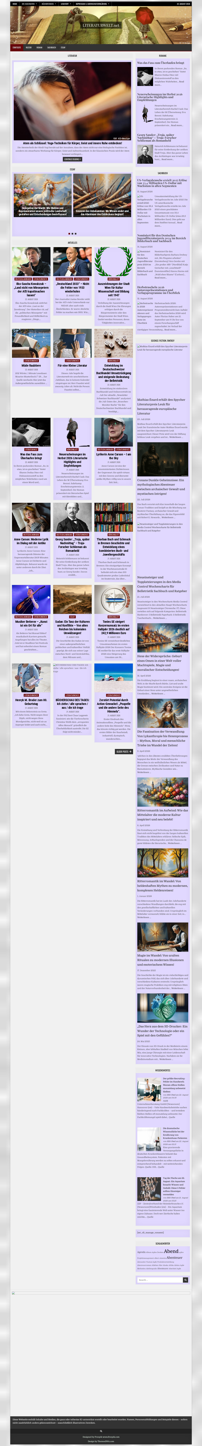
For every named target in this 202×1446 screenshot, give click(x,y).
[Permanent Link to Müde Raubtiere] (31, 343)
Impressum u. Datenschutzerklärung (91, 3)
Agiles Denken (157, 1252)
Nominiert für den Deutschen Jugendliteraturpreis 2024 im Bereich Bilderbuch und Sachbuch (161, 238)
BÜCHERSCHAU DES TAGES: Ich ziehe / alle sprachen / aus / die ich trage (72, 703)
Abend (171, 1251)
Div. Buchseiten (28, 3)
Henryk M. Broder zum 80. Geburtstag (31, 702)
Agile (179, 1269)
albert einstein (160, 1258)
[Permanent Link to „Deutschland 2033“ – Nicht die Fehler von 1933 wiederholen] (72, 261)
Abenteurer (162, 1268)
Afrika (171, 1265)
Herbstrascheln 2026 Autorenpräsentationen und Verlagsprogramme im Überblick (158, 290)
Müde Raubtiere (31, 365)
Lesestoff (65, 3)
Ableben (155, 1265)
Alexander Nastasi (144, 1262)
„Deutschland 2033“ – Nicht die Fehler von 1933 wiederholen (72, 287)
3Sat (160, 1265)
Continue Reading (73, 159)
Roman (39, 47)
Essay (63, 47)
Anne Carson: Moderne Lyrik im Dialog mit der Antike (31, 541)
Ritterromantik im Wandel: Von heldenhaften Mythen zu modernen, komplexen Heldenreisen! (162, 886)
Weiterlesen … (176, 437)
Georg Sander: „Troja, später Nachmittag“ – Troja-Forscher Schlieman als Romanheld (72, 545)
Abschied (172, 1269)
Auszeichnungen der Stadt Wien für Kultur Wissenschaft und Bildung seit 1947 (114, 289)
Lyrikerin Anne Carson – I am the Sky (113, 456)
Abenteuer (174, 1258)
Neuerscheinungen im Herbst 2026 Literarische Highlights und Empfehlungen (72, 460)
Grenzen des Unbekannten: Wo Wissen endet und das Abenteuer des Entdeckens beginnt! (102, 213)
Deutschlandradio (23, 279)
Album (148, 1252)
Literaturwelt (31, 449)
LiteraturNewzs (40, 279)
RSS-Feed (171, 1095)
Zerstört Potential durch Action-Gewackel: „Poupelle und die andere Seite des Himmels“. (114, 705)
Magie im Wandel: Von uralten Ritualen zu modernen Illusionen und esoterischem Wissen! (160, 960)
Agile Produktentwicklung (163, 1262)
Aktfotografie (151, 1269)
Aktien (177, 1265)
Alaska (165, 1265)
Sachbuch (51, 47)
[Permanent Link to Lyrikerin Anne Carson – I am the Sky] (113, 432)
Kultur (29, 47)
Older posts (122, 751)
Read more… (177, 125)
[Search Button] (101, 1431)
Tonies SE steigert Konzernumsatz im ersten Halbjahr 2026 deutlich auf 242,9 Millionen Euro (113, 627)
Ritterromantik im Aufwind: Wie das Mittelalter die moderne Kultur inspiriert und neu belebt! (162, 815)
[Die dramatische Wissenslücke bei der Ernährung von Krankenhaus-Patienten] (149, 1150)
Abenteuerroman (144, 1265)
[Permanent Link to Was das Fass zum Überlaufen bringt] (31, 432)
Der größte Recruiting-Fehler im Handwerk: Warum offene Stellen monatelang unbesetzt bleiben (174, 1085)
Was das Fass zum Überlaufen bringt (31, 456)
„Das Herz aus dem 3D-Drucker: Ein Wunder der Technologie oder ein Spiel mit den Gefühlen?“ (162, 1031)
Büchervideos (48, 3)
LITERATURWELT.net (101, 25)
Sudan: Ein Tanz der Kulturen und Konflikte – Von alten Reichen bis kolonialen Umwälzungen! (72, 627)
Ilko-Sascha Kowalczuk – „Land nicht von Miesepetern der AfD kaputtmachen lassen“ (31, 289)
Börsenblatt (113, 279)
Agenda (141, 1252)
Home (15, 3)
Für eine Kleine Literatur (72, 365)
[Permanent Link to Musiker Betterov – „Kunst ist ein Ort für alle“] (31, 599)
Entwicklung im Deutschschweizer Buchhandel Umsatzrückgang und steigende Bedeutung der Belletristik (113, 373)
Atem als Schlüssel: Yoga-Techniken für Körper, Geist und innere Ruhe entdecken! (72, 143)
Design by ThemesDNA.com (101, 1441)
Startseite (17, 47)
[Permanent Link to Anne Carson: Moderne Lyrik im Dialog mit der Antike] (31, 517)
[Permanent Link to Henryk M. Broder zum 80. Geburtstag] (31, 678)
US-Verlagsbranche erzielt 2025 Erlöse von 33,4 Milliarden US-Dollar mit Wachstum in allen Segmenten (162, 183)
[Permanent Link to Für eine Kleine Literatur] (72, 343)
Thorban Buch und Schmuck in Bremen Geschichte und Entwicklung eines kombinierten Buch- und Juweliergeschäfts (114, 546)
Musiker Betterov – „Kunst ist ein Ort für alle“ (31, 623)
